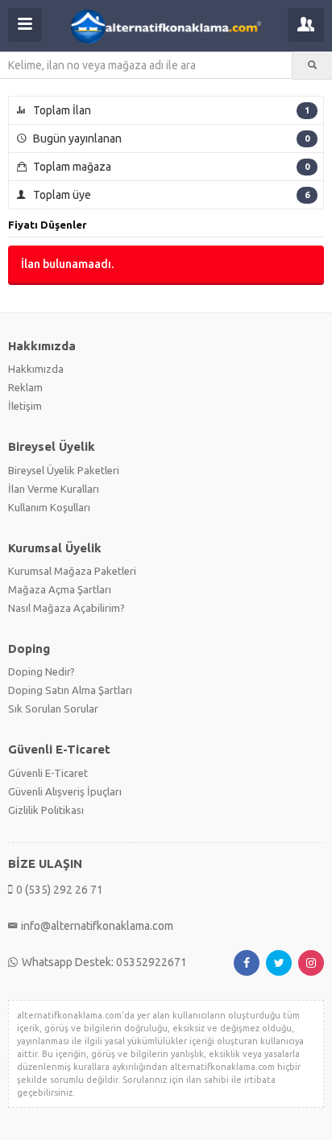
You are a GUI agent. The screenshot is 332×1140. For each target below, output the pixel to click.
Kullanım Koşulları (49, 507)
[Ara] (312, 65)
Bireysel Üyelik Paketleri (63, 470)
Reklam (25, 387)
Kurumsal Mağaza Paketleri (72, 570)
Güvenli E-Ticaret (48, 773)
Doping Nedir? (41, 671)
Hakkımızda (36, 368)
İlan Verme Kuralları (53, 488)
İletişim (25, 405)
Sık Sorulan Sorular (53, 708)
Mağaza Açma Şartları (59, 589)
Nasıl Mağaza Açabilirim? (66, 607)
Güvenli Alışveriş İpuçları (65, 791)
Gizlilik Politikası (46, 810)
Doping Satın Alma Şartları (70, 690)
